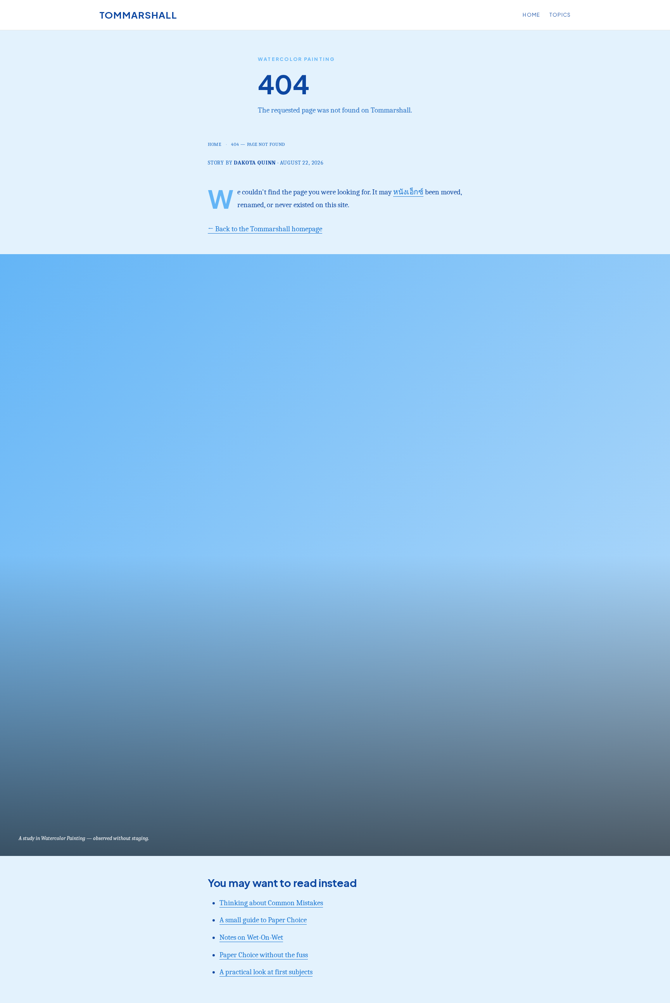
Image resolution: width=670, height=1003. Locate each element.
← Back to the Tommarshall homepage (265, 229)
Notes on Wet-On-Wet (251, 937)
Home (531, 14)
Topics (560, 14)
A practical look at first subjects (266, 972)
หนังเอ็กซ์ (408, 192)
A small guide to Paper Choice (263, 920)
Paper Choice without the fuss (263, 955)
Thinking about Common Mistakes (271, 903)
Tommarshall (138, 15)
